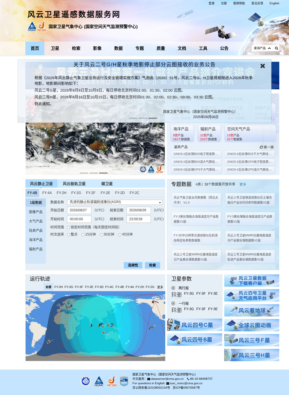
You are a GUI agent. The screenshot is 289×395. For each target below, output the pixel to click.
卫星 (55, 48)
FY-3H (177, 293)
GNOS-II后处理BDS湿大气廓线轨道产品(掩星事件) (207, 161)
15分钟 (90, 234)
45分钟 (127, 234)
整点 (74, 234)
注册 (224, 3)
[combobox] (114, 202)
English (274, 3)
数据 (118, 48)
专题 (139, 48)
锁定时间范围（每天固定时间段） (96, 227)
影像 (97, 48)
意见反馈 (257, 3)
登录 (212, 3)
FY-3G (189, 293)
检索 (76, 48)
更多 (242, 184)
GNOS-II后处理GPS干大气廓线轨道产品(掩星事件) (207, 169)
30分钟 (109, 234)
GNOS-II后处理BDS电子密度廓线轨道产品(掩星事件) (209, 154)
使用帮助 (239, 3)
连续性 (133, 265)
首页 (35, 48)
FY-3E (213, 293)
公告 (224, 48)
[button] (272, 76)
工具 (203, 48)
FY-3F (201, 293)
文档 (182, 48)
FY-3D (177, 296)
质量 (161, 48)
